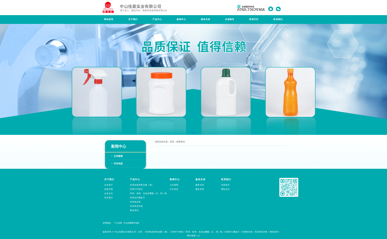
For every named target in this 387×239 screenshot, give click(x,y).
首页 (172, 142)
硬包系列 (134, 210)
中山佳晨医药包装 (131, 223)
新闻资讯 (180, 142)
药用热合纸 (135, 202)
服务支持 (199, 185)
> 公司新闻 (117, 156)
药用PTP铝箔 (136, 189)
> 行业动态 (117, 163)
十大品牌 (118, 223)
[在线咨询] (271, 7)
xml (198, 235)
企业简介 (108, 185)
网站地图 (191, 235)
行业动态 (174, 189)
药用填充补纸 (136, 206)
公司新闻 (174, 185)
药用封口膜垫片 (137, 197)
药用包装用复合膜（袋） (142, 185)
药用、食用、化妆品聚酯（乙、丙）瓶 (148, 193)
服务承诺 (199, 189)
